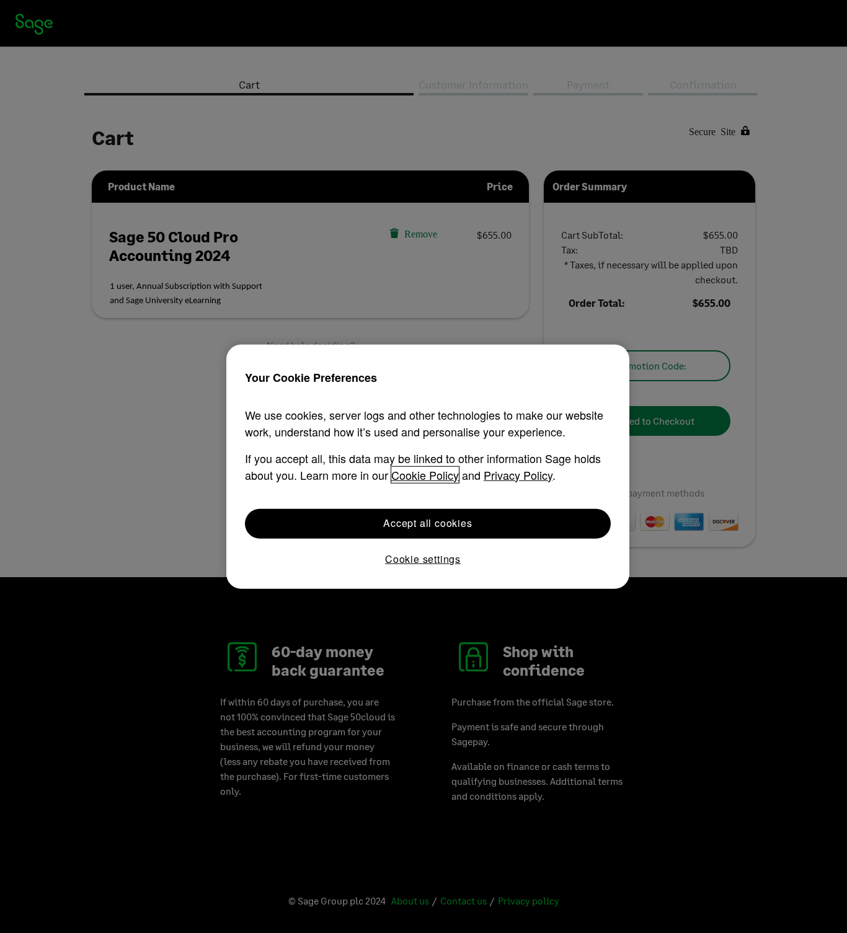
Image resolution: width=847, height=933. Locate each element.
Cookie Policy (425, 474)
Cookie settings (423, 558)
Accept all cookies (427, 523)
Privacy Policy (518, 474)
